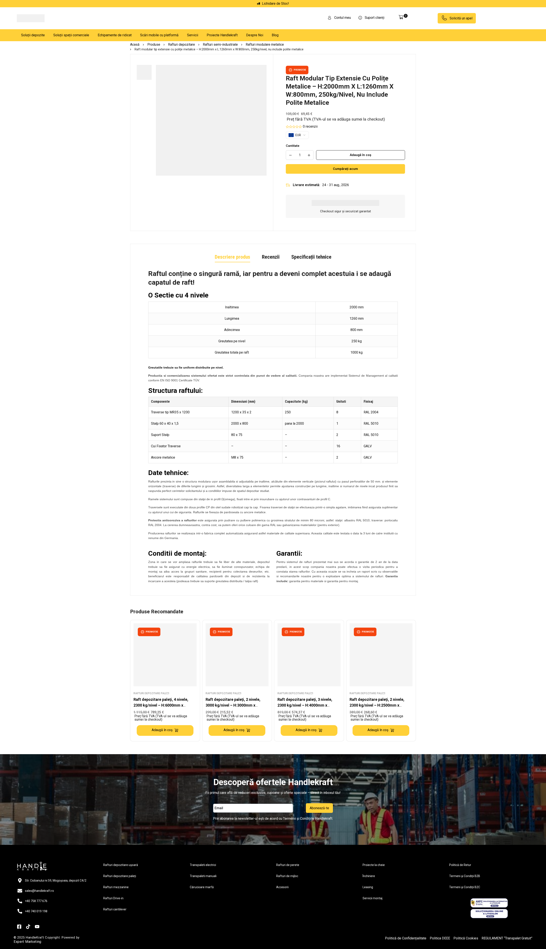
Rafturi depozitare (181, 44)
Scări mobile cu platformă (159, 35)
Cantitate (292, 146)
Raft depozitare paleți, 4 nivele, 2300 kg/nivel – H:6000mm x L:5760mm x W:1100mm (161, 705)
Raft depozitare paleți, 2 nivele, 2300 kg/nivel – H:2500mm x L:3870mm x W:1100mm (377, 705)
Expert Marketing (27, 942)
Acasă (134, 44)
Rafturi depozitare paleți (151, 693)
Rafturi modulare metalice (265, 44)
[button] (165, 730)
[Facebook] (19, 926)
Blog (275, 35)
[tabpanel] (273, 428)
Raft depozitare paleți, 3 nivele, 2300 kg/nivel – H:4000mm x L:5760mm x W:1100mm (304, 705)
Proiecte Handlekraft (222, 35)
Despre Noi (254, 35)
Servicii (192, 35)
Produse (153, 44)
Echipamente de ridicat (115, 35)
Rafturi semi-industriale (220, 44)
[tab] (232, 257)
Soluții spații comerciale (71, 35)
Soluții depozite (33, 35)
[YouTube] (37, 926)
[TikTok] (28, 926)
